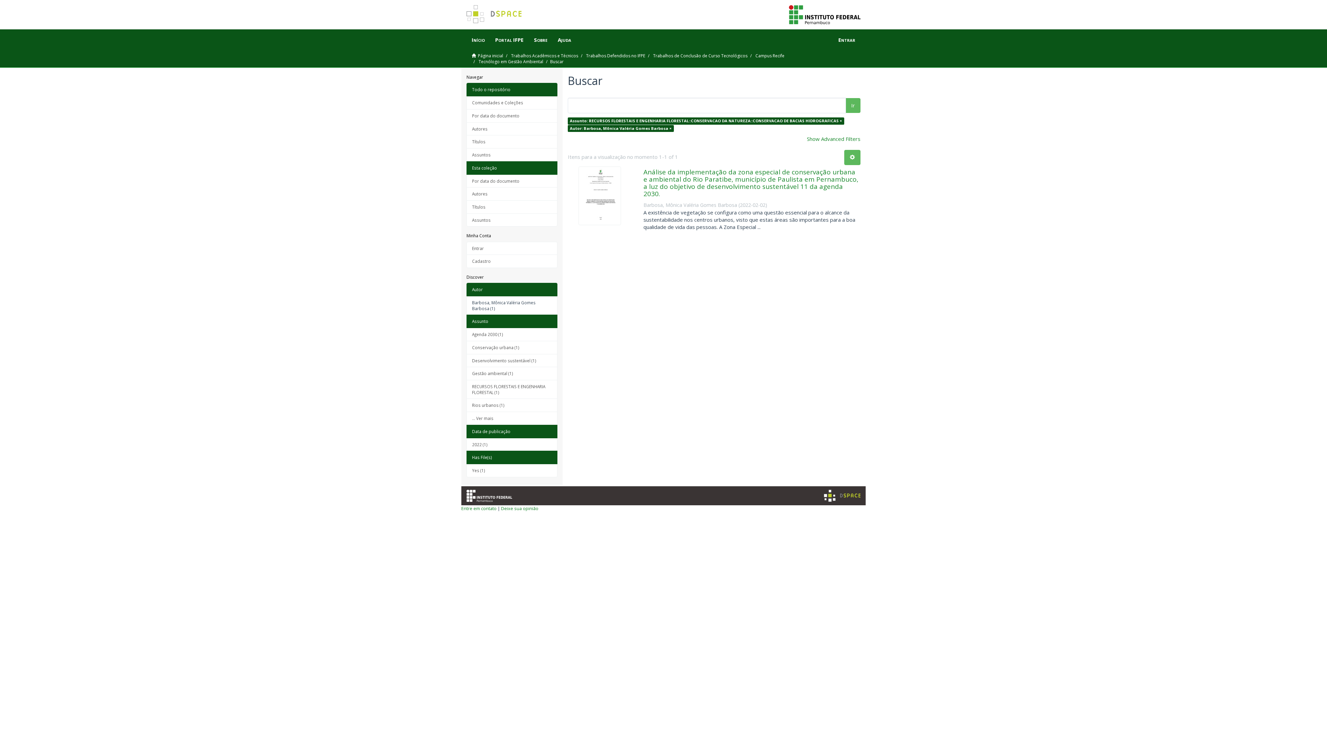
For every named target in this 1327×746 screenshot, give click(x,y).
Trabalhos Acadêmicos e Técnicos (544, 56)
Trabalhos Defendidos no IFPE (615, 56)
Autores (480, 129)
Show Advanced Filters (833, 138)
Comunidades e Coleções (497, 102)
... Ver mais (482, 418)
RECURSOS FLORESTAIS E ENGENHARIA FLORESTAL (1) (508, 389)
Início (478, 39)
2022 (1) (480, 444)
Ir (853, 105)
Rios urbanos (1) (488, 405)
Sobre (540, 39)
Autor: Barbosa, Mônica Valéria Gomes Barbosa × (620, 128)
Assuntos (481, 154)
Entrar (478, 248)
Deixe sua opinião (519, 508)
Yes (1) (478, 470)
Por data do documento (495, 115)
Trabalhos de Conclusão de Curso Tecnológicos (700, 56)
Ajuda (564, 39)
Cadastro (481, 261)
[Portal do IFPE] (824, 14)
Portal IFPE (509, 39)
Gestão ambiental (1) (492, 373)
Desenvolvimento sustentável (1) (504, 360)
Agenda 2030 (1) (487, 334)
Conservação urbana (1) (495, 347)
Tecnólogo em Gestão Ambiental (511, 62)
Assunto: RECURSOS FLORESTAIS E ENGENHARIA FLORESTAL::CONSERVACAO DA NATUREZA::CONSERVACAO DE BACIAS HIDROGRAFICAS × (706, 120)
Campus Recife (769, 56)
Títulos (479, 141)
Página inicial (490, 56)
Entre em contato (479, 508)
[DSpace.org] (842, 496)
